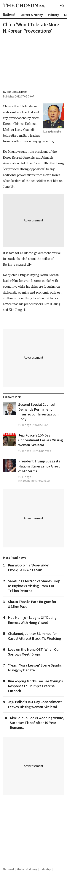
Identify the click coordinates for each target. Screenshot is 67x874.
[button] (62, 5)
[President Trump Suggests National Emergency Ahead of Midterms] (9, 465)
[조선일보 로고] (24, 6)
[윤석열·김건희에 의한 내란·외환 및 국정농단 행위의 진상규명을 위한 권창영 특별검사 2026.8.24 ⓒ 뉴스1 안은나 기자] (9, 408)
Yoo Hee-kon (40, 425)
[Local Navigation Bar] (62, 5)
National (8, 869)
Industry (45, 869)
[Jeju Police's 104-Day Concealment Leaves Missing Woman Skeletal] (9, 439)
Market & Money (27, 869)
